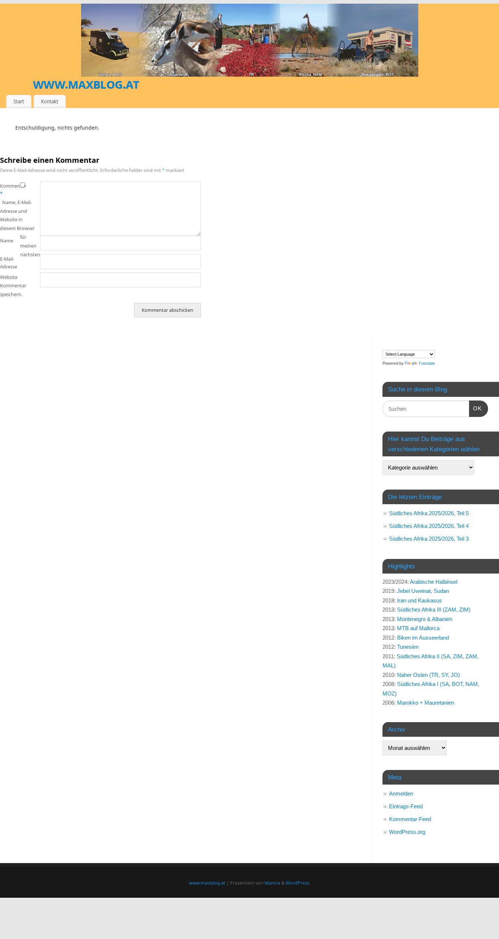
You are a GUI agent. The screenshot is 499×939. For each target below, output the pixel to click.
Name (6, 241)
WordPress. (298, 883)
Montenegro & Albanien (424, 619)
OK (475, 408)
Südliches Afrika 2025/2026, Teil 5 (429, 513)
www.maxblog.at (86, 84)
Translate (426, 363)
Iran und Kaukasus (419, 600)
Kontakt (49, 101)
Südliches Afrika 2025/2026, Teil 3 (429, 539)
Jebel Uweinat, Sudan (423, 591)
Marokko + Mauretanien (425, 703)
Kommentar (10, 190)
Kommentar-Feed (410, 819)
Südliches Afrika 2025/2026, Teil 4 (429, 526)
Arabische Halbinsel (433, 582)
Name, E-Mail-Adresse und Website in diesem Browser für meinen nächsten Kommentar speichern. (20, 248)
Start (19, 101)
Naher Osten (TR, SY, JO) (428, 675)
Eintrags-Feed (406, 806)
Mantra (272, 883)
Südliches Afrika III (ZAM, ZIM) (434, 609)
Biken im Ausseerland (423, 638)
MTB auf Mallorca (418, 628)
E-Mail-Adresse (8, 263)
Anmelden (401, 793)
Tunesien (408, 647)
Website (9, 277)
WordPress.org (407, 832)
